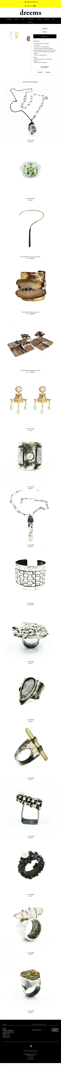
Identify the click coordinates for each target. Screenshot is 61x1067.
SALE (53, 19)
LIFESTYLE (47, 19)
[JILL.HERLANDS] (30, 112)
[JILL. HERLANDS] (30, 458)
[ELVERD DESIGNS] (30, 170)
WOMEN (17, 19)
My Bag (33, 5)
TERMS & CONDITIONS (8, 1032)
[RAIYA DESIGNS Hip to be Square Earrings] (30, 342)
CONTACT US (6, 1035)
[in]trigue (45, 67)
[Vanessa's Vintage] (30, 400)
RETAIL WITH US (6, 1037)
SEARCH (4, 1028)
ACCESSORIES (31, 19)
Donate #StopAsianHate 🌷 (31, 2)
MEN (23, 19)
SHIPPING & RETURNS (8, 1030)
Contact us (47, 72)
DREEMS (35, 1050)
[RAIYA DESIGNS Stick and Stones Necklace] (30, 228)
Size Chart (40, 72)
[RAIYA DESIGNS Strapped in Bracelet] (30, 285)
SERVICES (30, 22)
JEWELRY (39, 19)
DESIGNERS (8, 19)
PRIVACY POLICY (7, 1033)
